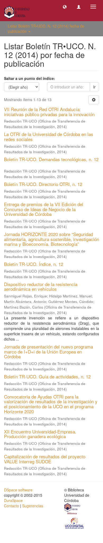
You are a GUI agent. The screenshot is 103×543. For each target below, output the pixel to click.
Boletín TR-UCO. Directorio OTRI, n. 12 (43, 184)
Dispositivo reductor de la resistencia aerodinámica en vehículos (40, 286)
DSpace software (18, 489)
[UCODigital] (74, 523)
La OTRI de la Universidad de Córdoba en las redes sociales (48, 136)
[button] (64, 6)
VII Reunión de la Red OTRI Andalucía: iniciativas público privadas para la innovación (49, 111)
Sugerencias (32, 505)
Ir (94, 86)
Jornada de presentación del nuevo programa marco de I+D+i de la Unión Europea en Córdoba (48, 351)
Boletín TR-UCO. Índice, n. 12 (33, 264)
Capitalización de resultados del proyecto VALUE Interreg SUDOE (44, 459)
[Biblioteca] (72, 509)
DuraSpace (13, 500)
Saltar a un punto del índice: (29, 78)
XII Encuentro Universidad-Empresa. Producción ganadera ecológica (40, 434)
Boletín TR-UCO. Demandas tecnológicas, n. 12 (51, 159)
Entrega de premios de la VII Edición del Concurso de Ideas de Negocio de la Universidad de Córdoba (43, 209)
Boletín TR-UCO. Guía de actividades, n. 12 (47, 376)
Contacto (11, 505)
